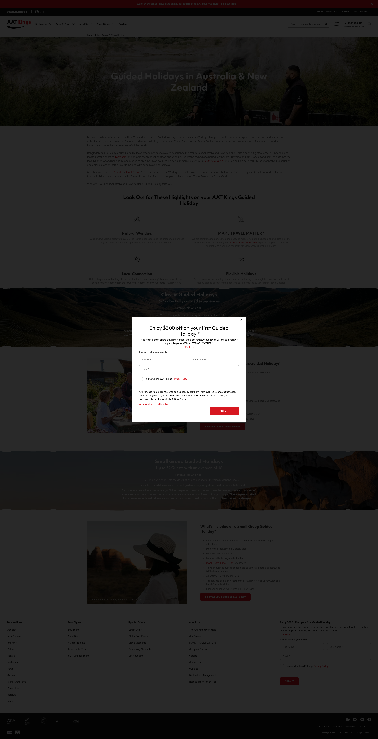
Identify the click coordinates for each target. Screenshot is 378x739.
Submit (224, 411)
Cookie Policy (162, 404)
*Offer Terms (189, 347)
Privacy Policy (180, 378)
